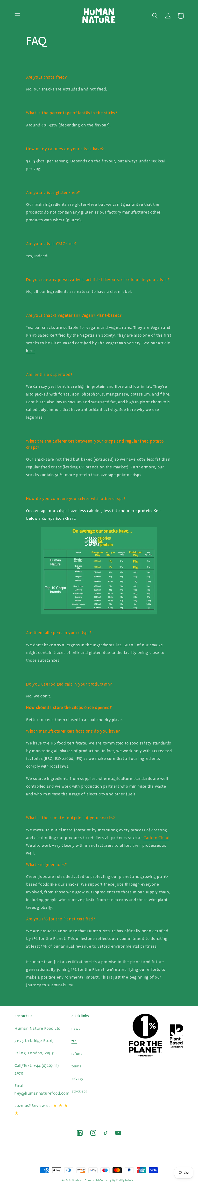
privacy (77, 1078)
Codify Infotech (126, 1180)
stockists (79, 1091)
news (75, 1028)
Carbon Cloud (156, 838)
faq (74, 1041)
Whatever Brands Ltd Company (92, 1180)
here (30, 351)
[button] (17, 15)
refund (76, 1053)
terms (76, 1066)
